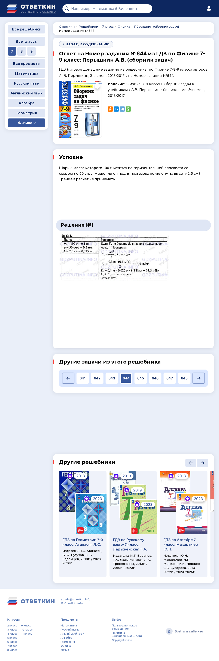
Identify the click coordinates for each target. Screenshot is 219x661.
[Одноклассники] (110, 109)
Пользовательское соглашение (124, 627)
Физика (66, 645)
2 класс (12, 625)
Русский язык (26, 83)
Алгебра (26, 103)
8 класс (12, 650)
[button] (68, 378)
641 (83, 378)
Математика (26, 73)
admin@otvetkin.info (76, 599)
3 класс (12, 629)
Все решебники (26, 29)
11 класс (26, 633)
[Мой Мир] (116, 109)
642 (97, 378)
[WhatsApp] (128, 109)
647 (169, 378)
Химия (65, 650)
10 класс (27, 629)
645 (140, 378)
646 (155, 378)
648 (184, 378)
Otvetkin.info (73, 603)
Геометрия (26, 113)
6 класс (12, 641)
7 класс (12, 645)
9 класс (26, 625)
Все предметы (26, 63)
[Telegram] (122, 109)
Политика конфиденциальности (127, 634)
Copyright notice (122, 640)
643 (111, 378)
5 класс (12, 637)
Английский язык (26, 93)
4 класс (12, 633)
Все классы (26, 41)
